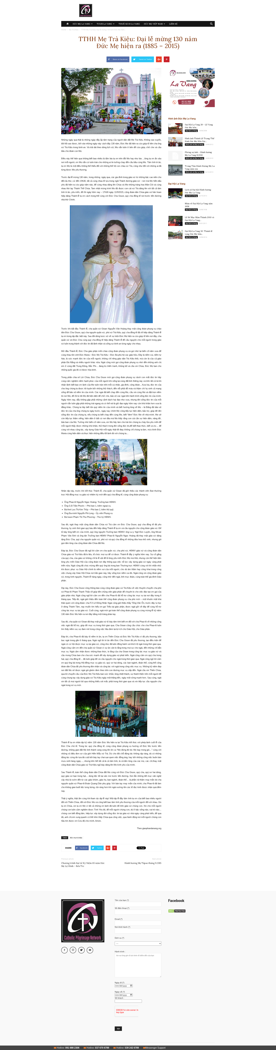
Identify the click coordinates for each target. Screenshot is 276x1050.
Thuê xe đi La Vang (129, 24)
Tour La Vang (104, 24)
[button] (211, 24)
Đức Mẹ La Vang (81, 24)
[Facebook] (64, 950)
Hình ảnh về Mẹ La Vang (194, 144)
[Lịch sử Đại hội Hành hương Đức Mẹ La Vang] (175, 193)
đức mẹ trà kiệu (76, 838)
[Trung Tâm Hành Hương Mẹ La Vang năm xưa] (175, 170)
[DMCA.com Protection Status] (177, 912)
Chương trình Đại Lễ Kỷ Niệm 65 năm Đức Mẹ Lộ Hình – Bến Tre (83, 864)
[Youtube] (90, 950)
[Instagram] (73, 950)
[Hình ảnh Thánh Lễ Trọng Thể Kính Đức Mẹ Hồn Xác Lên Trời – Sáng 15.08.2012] (175, 142)
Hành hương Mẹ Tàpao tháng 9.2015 (142, 863)
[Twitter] (81, 950)
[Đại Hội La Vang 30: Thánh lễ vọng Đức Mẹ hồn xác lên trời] (175, 234)
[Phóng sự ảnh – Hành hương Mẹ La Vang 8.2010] (175, 156)
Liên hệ (173, 24)
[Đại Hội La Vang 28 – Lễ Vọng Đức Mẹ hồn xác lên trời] (175, 128)
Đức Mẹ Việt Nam (153, 24)
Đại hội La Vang (191, 131)
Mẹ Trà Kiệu (73, 29)
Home (63, 29)
